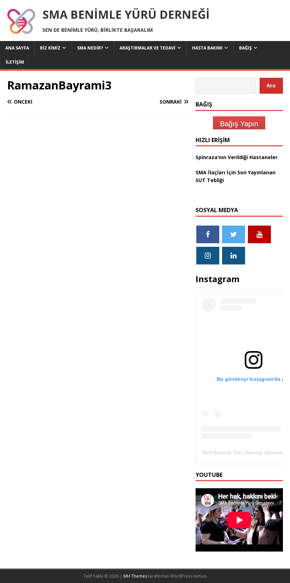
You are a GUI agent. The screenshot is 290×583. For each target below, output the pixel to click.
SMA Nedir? (90, 48)
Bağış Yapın (239, 124)
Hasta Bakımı (207, 48)
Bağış (245, 48)
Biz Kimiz (50, 48)
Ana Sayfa (17, 48)
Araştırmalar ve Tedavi (147, 48)
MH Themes (135, 576)
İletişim (15, 62)
